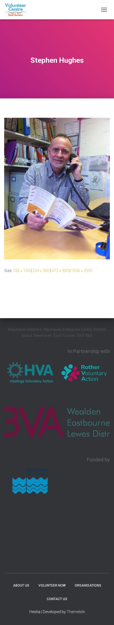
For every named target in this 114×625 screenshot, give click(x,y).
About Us (21, 585)
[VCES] (17, 10)
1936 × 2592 (81, 270)
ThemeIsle (76, 612)
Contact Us (57, 599)
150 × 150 (21, 270)
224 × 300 (40, 270)
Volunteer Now (52, 585)
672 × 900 (60, 270)
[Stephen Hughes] (57, 188)
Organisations (88, 585)
